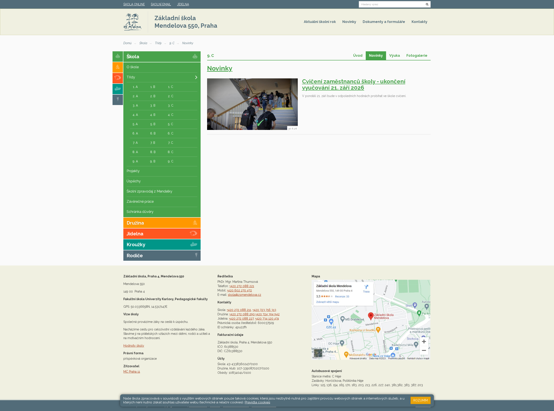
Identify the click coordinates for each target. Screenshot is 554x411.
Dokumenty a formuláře (384, 22)
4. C (170, 115)
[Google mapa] (371, 320)
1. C (170, 87)
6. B (153, 133)
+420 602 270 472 (239, 290)
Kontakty (419, 22)
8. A (135, 152)
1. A (135, 87)
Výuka (394, 55)
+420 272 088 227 (241, 318)
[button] (427, 4)
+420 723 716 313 (264, 310)
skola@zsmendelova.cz (244, 294)
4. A (135, 115)
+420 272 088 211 (239, 310)
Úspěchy (134, 181)
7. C (170, 142)
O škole (133, 67)
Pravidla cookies (257, 402)
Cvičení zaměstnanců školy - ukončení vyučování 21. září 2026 (353, 84)
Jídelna (183, 4)
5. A (135, 124)
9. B (152, 161)
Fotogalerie (416, 55)
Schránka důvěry (140, 212)
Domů (127, 43)
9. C (171, 43)
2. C (170, 96)
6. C (170, 133)
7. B (152, 142)
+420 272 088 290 (242, 314)
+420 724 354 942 (267, 314)
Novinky (349, 22)
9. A (135, 161)
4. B (152, 115)
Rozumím (420, 400)
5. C (170, 124)
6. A (135, 133)
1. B (152, 87)
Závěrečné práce (140, 201)
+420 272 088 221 (241, 286)
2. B (152, 96)
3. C (170, 105)
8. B (153, 152)
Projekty (133, 171)
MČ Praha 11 (131, 371)
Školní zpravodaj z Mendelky (149, 191)
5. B (152, 124)
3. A (135, 105)
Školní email (161, 4)
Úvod (357, 55)
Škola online (134, 4)
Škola (143, 43)
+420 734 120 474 (267, 318)
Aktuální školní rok (320, 22)
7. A (135, 142)
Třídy (158, 43)
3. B (152, 105)
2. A (135, 96)
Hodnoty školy (133, 345)
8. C (170, 152)
